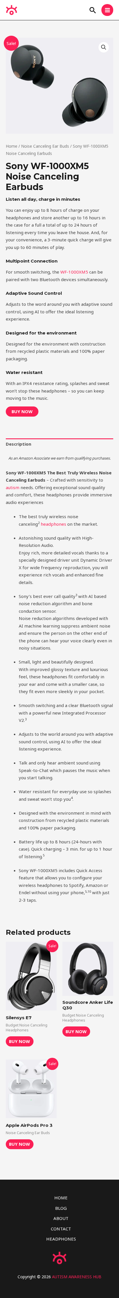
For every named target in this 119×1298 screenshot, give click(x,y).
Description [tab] (18, 444)
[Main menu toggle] (107, 10)
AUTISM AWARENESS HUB (76, 1276)
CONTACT (61, 1229)
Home (11, 146)
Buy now (22, 411)
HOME (61, 1198)
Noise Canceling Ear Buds (45, 146)
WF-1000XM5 (74, 272)
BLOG (61, 1208)
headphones (53, 524)
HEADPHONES (61, 1239)
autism (12, 487)
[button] (92, 10)
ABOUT (60, 1218)
